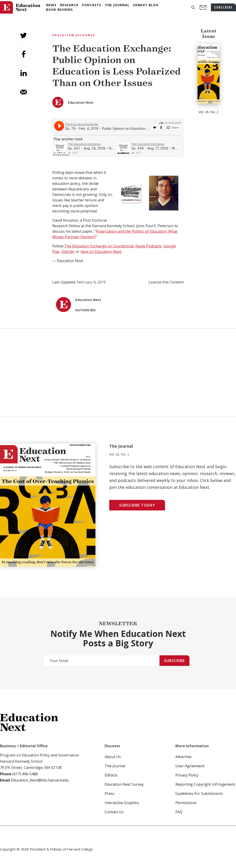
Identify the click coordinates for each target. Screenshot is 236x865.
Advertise (183, 756)
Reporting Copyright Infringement (205, 784)
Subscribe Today (137, 505)
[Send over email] (23, 92)
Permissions (186, 802)
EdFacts (111, 775)
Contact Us (114, 811)
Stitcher (68, 251)
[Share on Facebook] (23, 54)
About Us (113, 756)
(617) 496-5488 (25, 773)
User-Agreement (189, 765)
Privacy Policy (186, 775)
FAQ (178, 811)
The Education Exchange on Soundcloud (98, 246)
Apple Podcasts (148, 246)
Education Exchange (73, 35)
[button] (193, 7)
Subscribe (174, 660)
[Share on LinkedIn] (23, 73)
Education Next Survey (124, 784)
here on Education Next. (101, 251)
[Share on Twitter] (23, 35)
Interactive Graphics (122, 802)
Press (109, 793)
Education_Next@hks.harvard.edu (39, 780)
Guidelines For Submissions (199, 793)
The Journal (115, 765)
